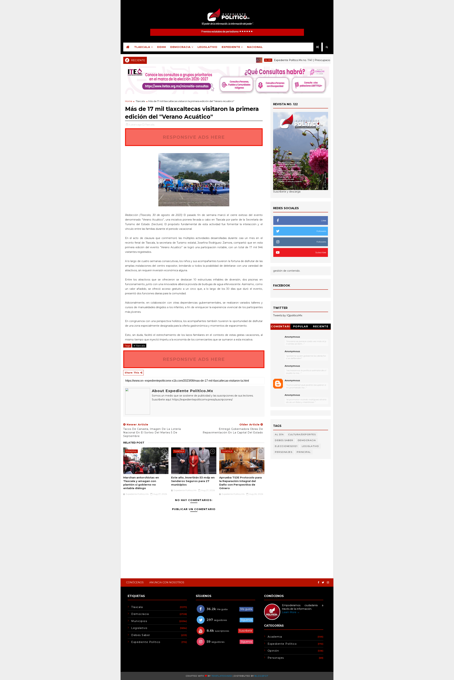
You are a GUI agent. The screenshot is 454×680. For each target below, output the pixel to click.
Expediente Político (145, 642)
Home (128, 101)
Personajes (283, 452)
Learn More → (291, 612)
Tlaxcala (142, 47)
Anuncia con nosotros (166, 582)
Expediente (231, 47)
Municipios (139, 621)
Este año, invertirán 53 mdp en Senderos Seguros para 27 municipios (193, 481)
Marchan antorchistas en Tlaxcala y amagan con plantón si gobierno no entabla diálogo (141, 483)
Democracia (180, 47)
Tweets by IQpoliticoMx (287, 315)
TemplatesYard (221, 676)
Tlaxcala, (150, 124)
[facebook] (318, 582)
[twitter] (323, 582)
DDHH (161, 47)
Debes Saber (284, 440)
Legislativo (207, 47)
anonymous (292, 380)
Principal (131, 451)
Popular (300, 326)
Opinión (273, 650)
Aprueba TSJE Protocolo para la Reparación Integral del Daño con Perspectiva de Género (240, 483)
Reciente (320, 326)
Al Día (251, 60)
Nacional (255, 47)
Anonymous (292, 336)
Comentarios (280, 327)
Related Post (133, 442)
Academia (275, 636)
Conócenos (135, 582)
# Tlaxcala (139, 345)
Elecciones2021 (286, 446)
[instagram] (328, 582)
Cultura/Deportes (302, 434)
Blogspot (261, 676)
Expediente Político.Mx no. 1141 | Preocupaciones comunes (293, 60)
